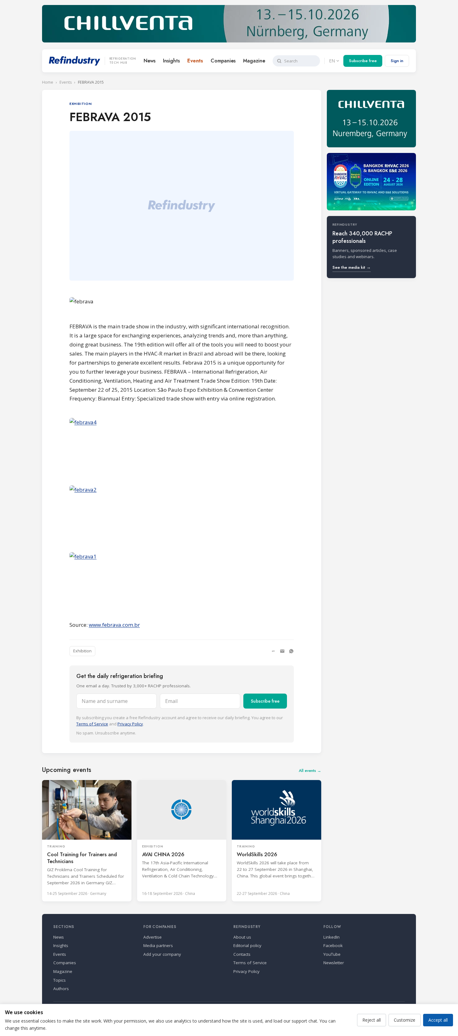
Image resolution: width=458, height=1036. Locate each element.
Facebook (333, 945)
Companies (223, 60)
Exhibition (82, 651)
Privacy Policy (130, 724)
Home (47, 82)
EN (332, 61)
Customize (404, 1020)
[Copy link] (273, 651)
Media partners (158, 945)
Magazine (254, 60)
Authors (61, 988)
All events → (310, 770)
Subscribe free (363, 61)
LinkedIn (331, 937)
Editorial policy (247, 945)
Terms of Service (92, 724)
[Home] (74, 61)
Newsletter (333, 962)
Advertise (152, 937)
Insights (171, 60)
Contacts (241, 954)
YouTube (332, 954)
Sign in (397, 61)
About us (242, 937)
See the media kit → (351, 267)
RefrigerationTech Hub (122, 61)
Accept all (438, 1020)
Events (195, 60)
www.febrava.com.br (114, 624)
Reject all (371, 1020)
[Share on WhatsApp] (291, 651)
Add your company (162, 954)
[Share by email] (282, 651)
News (149, 60)
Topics (59, 980)
